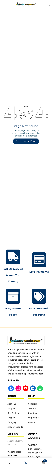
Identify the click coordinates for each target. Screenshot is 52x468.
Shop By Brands (15, 427)
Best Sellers (13, 413)
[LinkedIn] (33, 388)
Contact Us (33, 404)
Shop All (11, 408)
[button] (9, 463)
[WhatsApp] (40, 388)
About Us (12, 404)
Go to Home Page (26, 141)
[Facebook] (11, 388)
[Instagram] (18, 388)
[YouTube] (25, 388)
